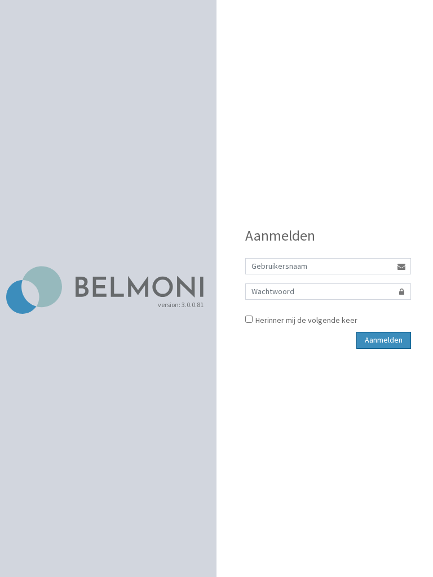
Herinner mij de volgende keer (306, 320)
